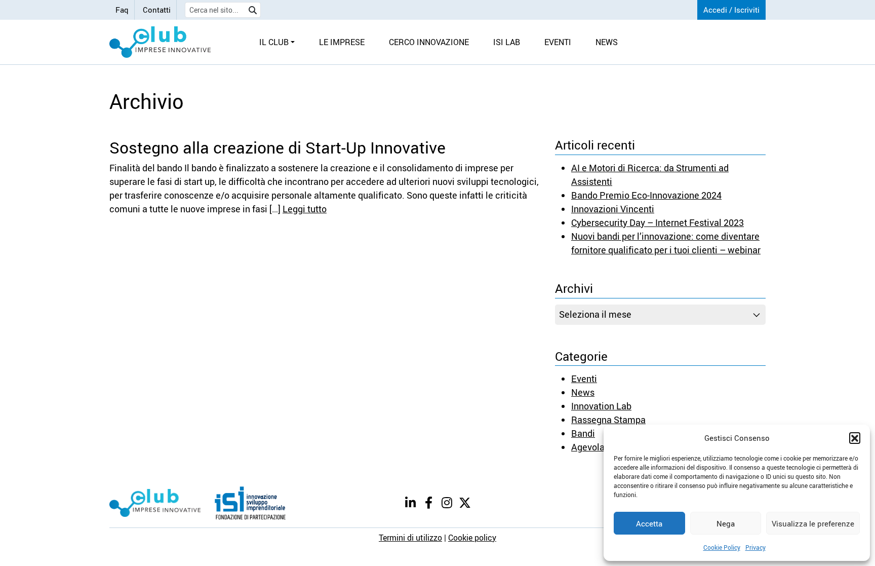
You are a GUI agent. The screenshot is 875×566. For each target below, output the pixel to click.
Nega (726, 523)
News (582, 392)
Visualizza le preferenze (813, 523)
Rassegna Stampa (608, 419)
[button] (855, 438)
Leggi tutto (305, 209)
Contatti (157, 10)
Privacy (755, 547)
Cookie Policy (721, 547)
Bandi (583, 433)
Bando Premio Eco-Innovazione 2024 (646, 195)
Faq (122, 10)
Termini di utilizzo (410, 537)
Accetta (649, 523)
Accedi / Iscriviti (731, 10)
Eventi (584, 378)
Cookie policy (472, 537)
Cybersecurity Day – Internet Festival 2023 (657, 222)
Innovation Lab (601, 406)
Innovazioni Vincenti (612, 209)
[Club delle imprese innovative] (160, 42)
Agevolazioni (597, 447)
